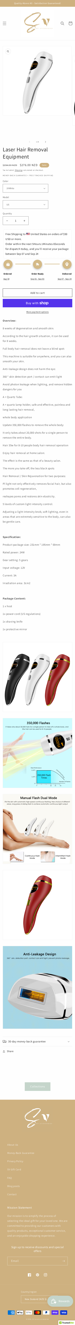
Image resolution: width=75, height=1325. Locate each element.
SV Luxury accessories (40, 1319)
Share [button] (10, 1051)
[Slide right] (46, 142)
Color (5, 181)
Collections (37, 1086)
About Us (12, 1144)
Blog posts (13, 1186)
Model (6, 197)
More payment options (37, 311)
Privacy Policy (15, 1161)
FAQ (9, 1177)
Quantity (7, 213)
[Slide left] (29, 142)
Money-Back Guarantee (20, 1153)
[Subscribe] (64, 1261)
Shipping (18, 170)
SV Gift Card (14, 1169)
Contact (12, 1194)
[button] (5, 23)
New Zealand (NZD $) (36, 1299)
